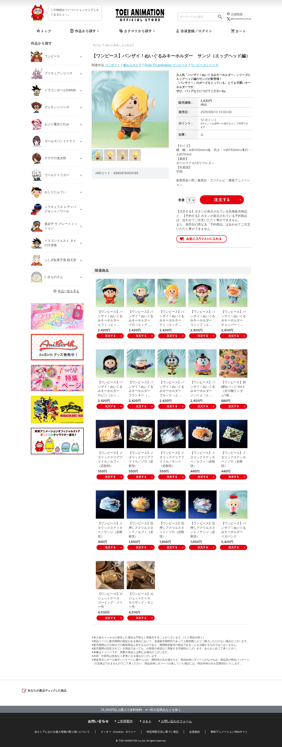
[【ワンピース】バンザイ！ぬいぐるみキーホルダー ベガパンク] (233, 504)
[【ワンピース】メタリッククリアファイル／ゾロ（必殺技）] (141, 434)
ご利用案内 (125, 721)
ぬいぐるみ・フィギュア (119, 44)
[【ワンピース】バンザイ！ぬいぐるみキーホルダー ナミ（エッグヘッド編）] (172, 293)
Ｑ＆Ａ (146, 721)
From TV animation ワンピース (166, 65)
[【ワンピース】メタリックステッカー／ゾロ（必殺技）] (233, 434)
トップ (46, 31)
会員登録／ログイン (196, 31)
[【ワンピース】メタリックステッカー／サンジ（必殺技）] (110, 504)
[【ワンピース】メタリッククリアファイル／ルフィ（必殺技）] (110, 434)
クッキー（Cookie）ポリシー (118, 731)
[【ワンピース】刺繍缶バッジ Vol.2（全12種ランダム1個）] (233, 363)
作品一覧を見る (68, 291)
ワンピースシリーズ (204, 65)
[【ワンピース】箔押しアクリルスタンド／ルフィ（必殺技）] (141, 504)
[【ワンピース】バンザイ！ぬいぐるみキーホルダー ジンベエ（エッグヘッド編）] (202, 363)
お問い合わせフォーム (176, 721)
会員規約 (194, 731)
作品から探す (85, 31)
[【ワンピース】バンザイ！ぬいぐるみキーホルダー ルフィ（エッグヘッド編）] (110, 293)
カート (240, 31)
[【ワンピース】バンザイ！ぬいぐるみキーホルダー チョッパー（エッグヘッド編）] (233, 293)
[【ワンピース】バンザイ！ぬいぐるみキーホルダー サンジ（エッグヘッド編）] (97, 155)
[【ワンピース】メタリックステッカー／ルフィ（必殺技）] (202, 434)
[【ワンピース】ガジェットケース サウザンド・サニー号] (141, 575)
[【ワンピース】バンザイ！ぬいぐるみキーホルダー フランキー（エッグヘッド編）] (141, 363)
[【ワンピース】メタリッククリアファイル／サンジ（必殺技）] (172, 434)
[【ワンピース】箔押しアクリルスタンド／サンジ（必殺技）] (202, 504)
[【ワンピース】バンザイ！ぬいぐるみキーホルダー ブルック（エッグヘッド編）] (172, 363)
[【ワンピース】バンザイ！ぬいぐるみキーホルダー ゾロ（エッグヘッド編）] (141, 293)
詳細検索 (237, 14)
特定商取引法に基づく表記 (162, 731)
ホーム (97, 44)
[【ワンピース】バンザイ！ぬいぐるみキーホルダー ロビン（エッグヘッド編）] (110, 363)
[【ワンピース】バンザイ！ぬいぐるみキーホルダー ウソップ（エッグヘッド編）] (202, 293)
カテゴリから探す (138, 31)
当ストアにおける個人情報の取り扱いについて (62, 731)
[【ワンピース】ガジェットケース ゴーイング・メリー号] (110, 575)
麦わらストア (132, 65)
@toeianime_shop (241, 18)
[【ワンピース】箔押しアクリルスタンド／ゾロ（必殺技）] (172, 504)
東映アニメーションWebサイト (229, 731)
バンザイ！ (112, 65)
